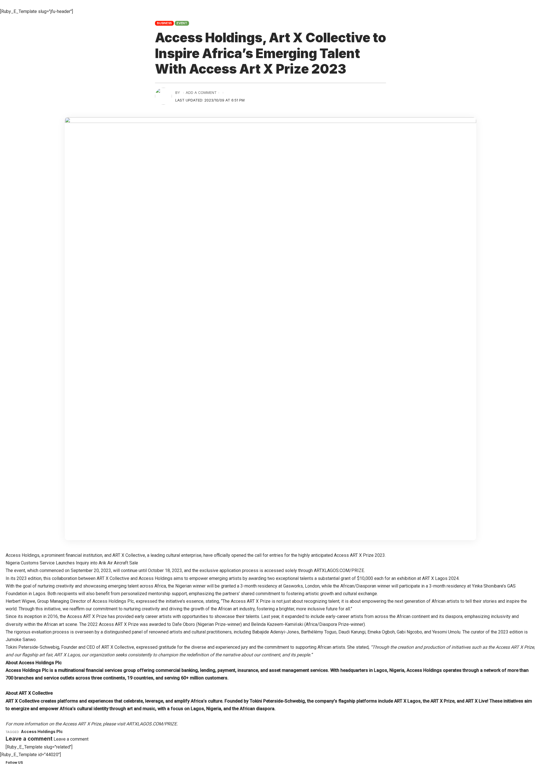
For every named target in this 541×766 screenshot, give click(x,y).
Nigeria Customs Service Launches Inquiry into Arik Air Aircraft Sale (72, 563)
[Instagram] (35, 762)
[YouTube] (32, 762)
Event (182, 23)
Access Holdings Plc (42, 731)
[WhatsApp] (39, 762)
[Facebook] (25, 762)
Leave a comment (71, 739)
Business (164, 23)
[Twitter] (29, 762)
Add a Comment (201, 92)
